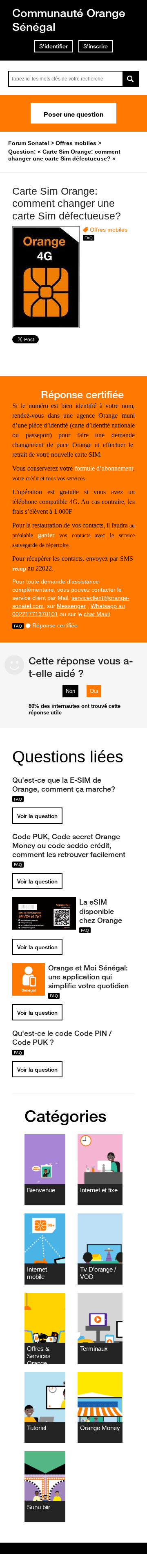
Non (70, 691)
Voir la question (37, 816)
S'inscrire (95, 46)
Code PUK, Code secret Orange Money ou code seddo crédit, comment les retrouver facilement (68, 845)
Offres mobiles (108, 229)
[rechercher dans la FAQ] (130, 79)
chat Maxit (97, 614)
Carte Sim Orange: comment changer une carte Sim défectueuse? (66, 203)
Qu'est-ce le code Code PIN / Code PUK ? (61, 1037)
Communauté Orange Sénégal (68, 20)
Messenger (71, 606)
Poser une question (73, 113)
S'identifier (53, 46)
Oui (94, 691)
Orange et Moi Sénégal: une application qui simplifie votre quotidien (88, 976)
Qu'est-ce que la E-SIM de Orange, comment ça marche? (63, 784)
